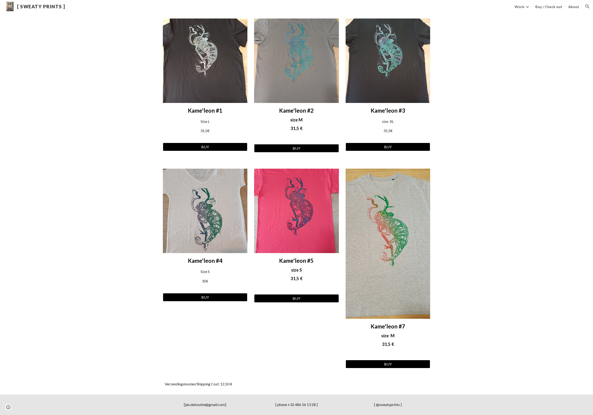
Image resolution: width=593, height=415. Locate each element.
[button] (587, 6)
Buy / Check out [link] (548, 6)
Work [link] (519, 6)
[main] (205, 123)
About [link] (573, 6)
